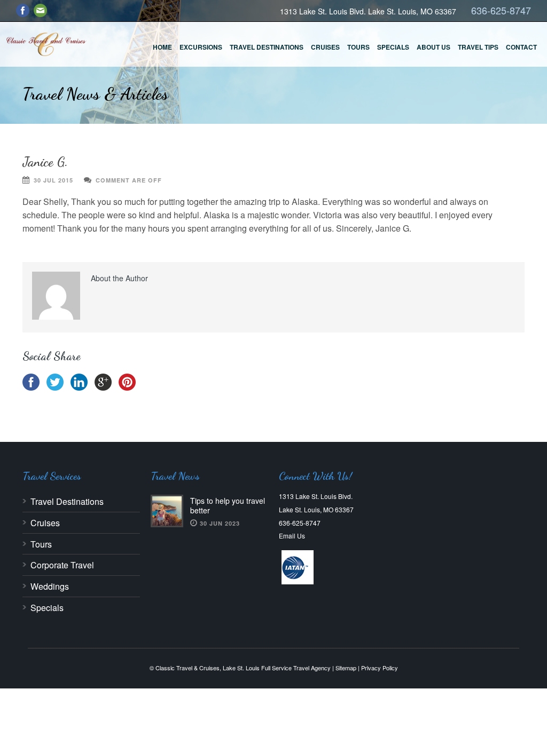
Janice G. (45, 162)
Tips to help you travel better (227, 505)
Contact (521, 47)
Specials (393, 47)
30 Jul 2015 (53, 180)
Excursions (200, 47)
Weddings (49, 586)
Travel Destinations (266, 47)
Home (162, 47)
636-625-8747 (501, 10)
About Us (433, 47)
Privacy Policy (379, 667)
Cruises (325, 47)
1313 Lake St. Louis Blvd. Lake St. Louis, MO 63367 (368, 11)
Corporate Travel (62, 565)
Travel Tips (478, 47)
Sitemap (345, 667)
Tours (358, 47)
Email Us (292, 535)
